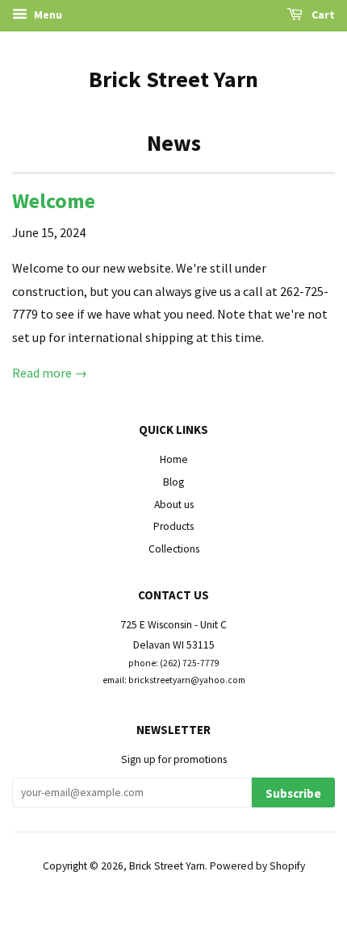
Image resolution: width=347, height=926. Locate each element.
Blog (173, 482)
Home (174, 459)
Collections (173, 549)
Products (173, 526)
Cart (322, 14)
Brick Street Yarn (173, 79)
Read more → (49, 373)
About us (174, 504)
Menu (46, 14)
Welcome (53, 200)
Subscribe (293, 793)
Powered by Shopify (257, 866)
